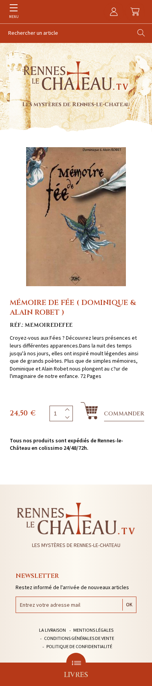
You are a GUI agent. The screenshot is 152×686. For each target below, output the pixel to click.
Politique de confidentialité (79, 646)
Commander (124, 413)
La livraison (52, 630)
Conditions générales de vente (79, 638)
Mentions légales (93, 630)
